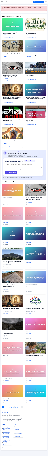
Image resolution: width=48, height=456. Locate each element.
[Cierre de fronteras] (35, 71)
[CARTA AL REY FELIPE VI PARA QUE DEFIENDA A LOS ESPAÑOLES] (12, 28)
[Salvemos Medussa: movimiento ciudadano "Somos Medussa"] (12, 72)
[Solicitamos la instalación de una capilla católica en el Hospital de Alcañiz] (12, 94)
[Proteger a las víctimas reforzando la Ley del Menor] (12, 137)
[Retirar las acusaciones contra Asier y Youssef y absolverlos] (12, 116)
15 (24, 407)
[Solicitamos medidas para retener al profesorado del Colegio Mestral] (35, 50)
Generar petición (12, 172)
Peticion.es (4, 1)
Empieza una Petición (38, 1)
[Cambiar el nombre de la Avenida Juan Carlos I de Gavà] (35, 116)
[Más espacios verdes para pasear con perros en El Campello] (35, 28)
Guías (3, 424)
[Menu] (46, 2)
